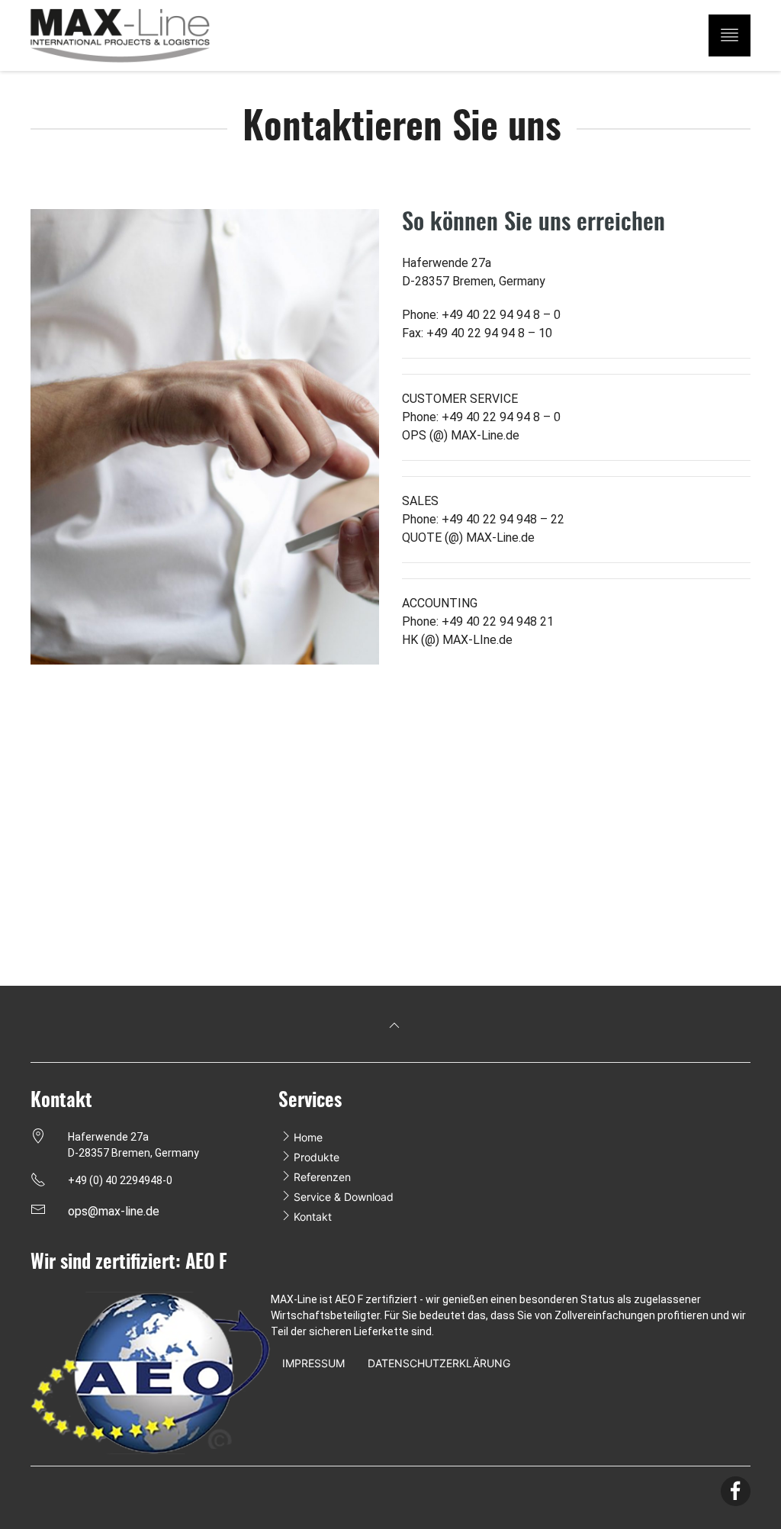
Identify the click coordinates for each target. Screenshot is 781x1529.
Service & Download (344, 1196)
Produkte (316, 1157)
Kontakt (313, 1216)
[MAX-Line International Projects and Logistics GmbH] (143, 35)
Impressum (313, 1363)
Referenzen (322, 1176)
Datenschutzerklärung (439, 1363)
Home (308, 1137)
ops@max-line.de (113, 1211)
